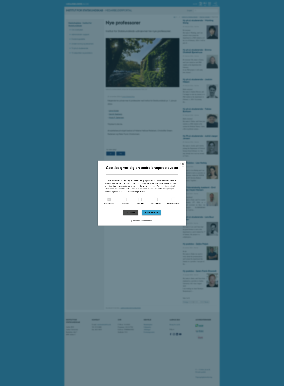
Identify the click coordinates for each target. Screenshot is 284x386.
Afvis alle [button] (130, 212)
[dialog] (142, 193)
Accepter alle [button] (151, 212)
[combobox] (183, 164)
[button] (142, 220)
